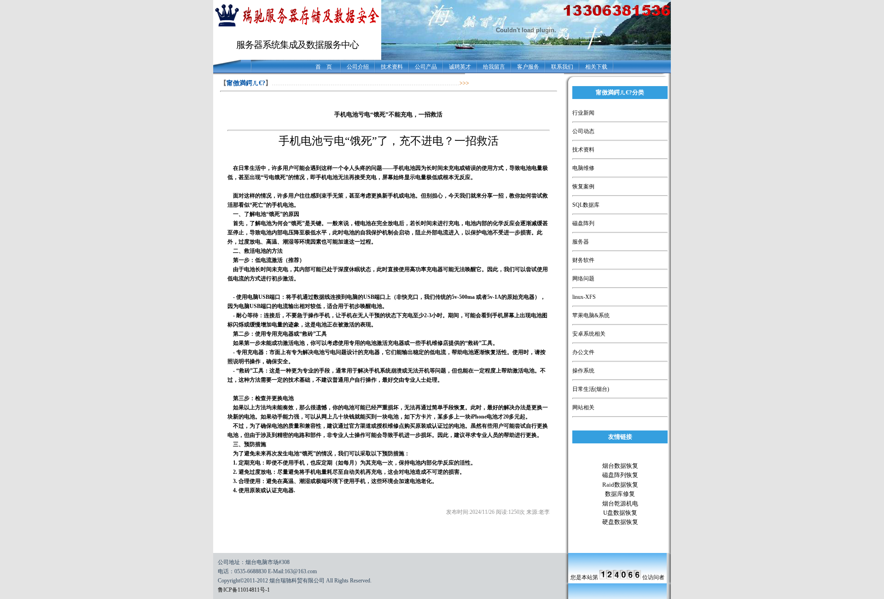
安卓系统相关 (588, 334)
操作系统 (583, 370)
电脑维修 (583, 168)
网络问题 (583, 278)
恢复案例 (583, 186)
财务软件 (583, 260)
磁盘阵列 (583, 223)
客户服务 (528, 67)
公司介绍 (358, 67)
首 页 (323, 67)
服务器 (580, 241)
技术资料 (392, 67)
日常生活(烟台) (590, 389)
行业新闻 (583, 113)
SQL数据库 (585, 205)
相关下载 (596, 67)
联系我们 (562, 67)
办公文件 (583, 352)
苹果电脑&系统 (591, 315)
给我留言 (494, 67)
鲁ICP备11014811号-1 (244, 590)
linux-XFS (584, 297)
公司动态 (583, 131)
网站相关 (583, 407)
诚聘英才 (460, 67)
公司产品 (426, 67)
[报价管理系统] (297, 26)
